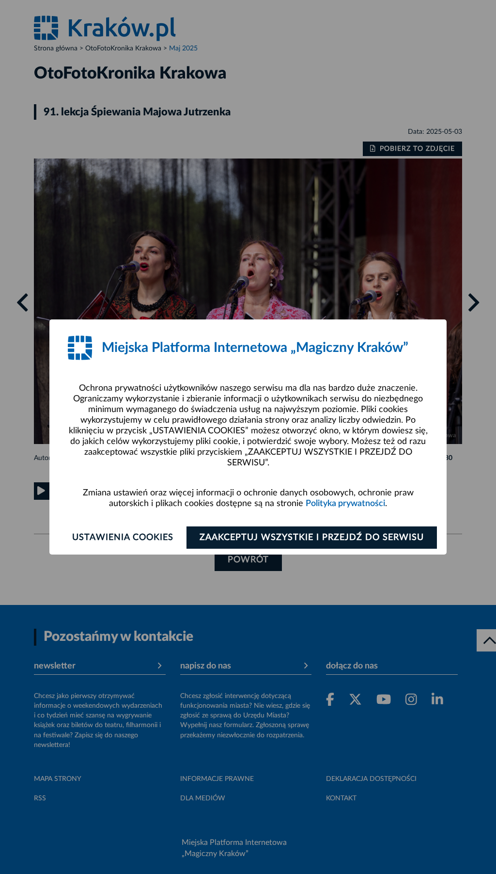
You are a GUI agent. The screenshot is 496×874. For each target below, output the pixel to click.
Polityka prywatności (345, 503)
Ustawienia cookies (122, 537)
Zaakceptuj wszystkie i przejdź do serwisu (312, 537)
